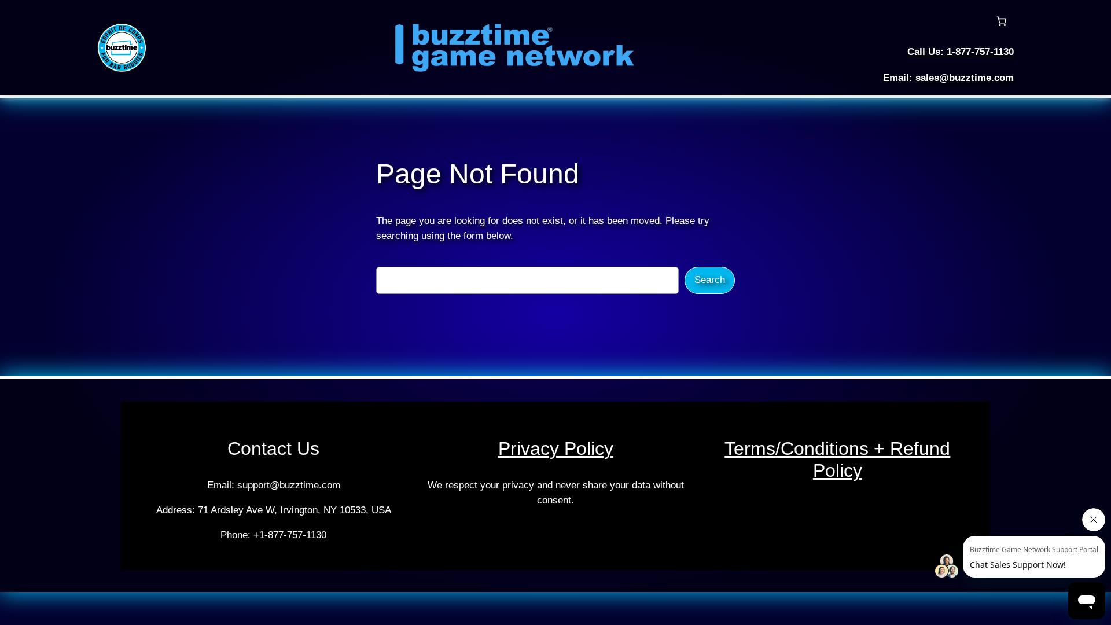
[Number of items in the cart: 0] (1001, 21)
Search (709, 279)
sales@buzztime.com (964, 77)
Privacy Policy (555, 448)
